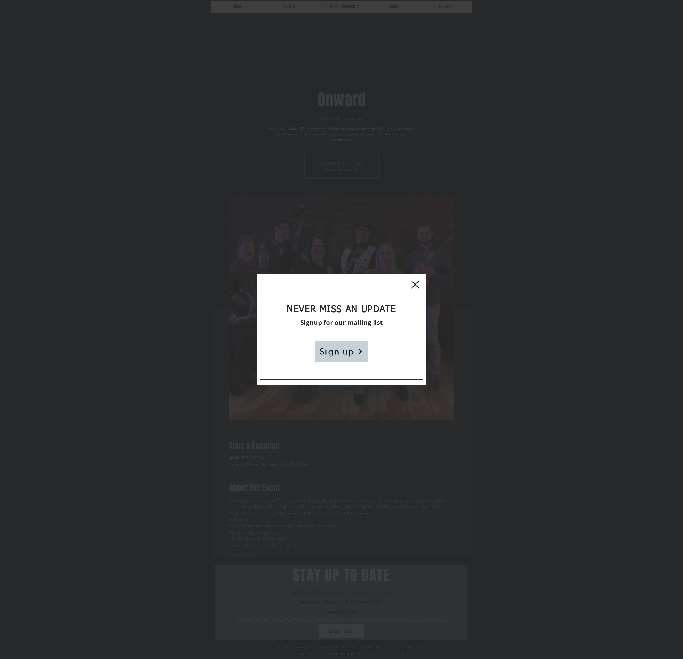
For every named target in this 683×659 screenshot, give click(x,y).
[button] (415, 285)
